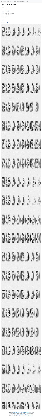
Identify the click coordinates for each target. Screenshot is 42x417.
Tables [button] (15, 1)
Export (18, 1)
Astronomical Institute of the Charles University (21, 412)
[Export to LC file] (7, 22)
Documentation (22, 1)
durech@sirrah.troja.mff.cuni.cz (24, 415)
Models (8, 1)
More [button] (27, 1)
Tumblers (11, 1)
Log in (31, 415)
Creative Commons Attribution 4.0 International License (23, 414)
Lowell (3, 19)
